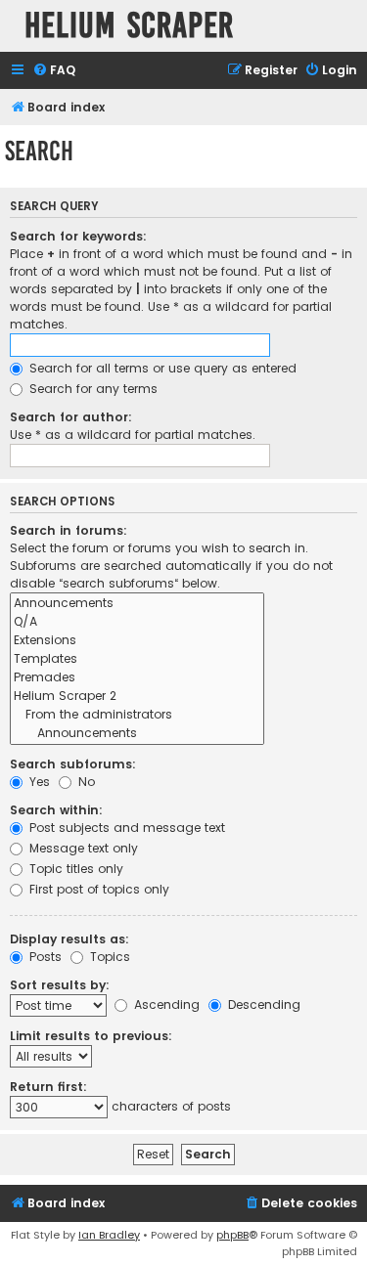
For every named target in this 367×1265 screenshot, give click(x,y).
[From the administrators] (137, 715)
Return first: (48, 1086)
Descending (262, 1004)
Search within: (56, 810)
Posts (43, 956)
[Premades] (137, 678)
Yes (37, 781)
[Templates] (137, 659)
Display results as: (69, 939)
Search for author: (71, 417)
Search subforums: (73, 764)
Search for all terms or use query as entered (161, 368)
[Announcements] (137, 603)
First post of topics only (97, 889)
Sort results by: (60, 985)
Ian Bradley (109, 1235)
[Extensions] (137, 641)
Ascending (165, 1004)
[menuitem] (53, 71)
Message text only (81, 848)
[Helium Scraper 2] (137, 696)
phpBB (232, 1235)
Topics (108, 956)
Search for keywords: (78, 236)
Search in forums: (68, 530)
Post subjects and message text (125, 827)
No (84, 781)
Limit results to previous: (91, 1035)
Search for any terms (91, 388)
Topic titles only (74, 868)
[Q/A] (137, 622)
